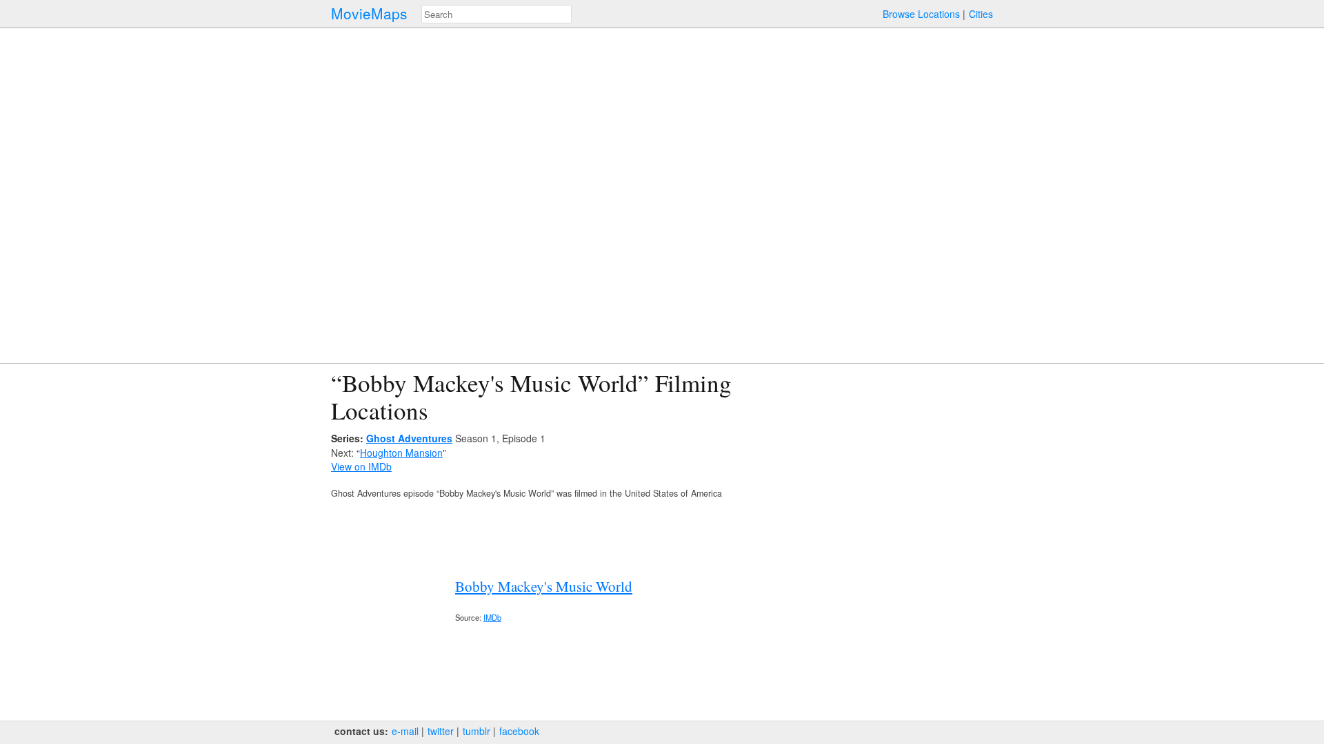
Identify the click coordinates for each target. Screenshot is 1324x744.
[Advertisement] (873, 465)
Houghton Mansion (401, 452)
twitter (441, 731)
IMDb (492, 617)
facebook (519, 731)
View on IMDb (361, 466)
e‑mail (405, 731)
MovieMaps (369, 13)
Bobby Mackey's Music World (543, 586)
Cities (981, 14)
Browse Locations (921, 14)
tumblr (476, 731)
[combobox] (496, 14)
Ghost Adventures (409, 438)
